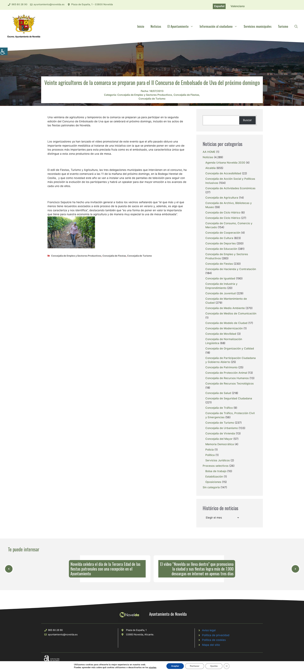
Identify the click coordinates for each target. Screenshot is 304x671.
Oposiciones (213, 482)
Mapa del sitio (211, 644)
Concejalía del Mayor (219, 438)
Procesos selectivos (215, 465)
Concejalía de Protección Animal (226, 372)
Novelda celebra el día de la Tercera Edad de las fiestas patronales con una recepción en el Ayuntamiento (105, 568)
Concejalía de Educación (221, 248)
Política (210, 455)
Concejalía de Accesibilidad (223, 173)
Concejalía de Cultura (219, 238)
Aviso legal (209, 630)
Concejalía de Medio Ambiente (225, 308)
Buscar (247, 120)
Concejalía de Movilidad (220, 333)
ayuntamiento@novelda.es (49, 4)
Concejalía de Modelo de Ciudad (226, 323)
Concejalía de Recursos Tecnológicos (229, 383)
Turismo (283, 26)
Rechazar (194, 666)
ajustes (152, 667)
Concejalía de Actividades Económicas (230, 188)
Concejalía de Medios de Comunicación (230, 313)
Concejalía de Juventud (220, 293)
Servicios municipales (258, 26)
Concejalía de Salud (218, 393)
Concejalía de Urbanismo (221, 428)
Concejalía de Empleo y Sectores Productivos (144, 94)
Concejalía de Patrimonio (221, 367)
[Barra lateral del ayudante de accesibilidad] (4, 51)
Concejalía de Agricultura (221, 197)
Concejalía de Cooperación (222, 232)
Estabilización (214, 476)
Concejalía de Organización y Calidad (229, 348)
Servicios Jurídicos (217, 460)
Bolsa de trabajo (215, 471)
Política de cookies (214, 640)
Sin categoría (211, 487)
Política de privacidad (215, 635)
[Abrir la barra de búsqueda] (296, 26)
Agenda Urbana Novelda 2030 (225, 162)
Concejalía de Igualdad (220, 278)
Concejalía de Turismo (152, 98)
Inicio (140, 26)
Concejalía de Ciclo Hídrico (222, 212)
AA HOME (209, 151)
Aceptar (175, 666)
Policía (209, 449)
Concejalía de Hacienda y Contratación (230, 269)
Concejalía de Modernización (224, 328)
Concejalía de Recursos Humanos (227, 378)
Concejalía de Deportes (220, 243)
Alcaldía (210, 168)
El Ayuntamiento (178, 26)
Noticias (156, 26)
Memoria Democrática (219, 444)
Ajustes (214, 666)
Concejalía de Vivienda (220, 433)
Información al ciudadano (216, 26)
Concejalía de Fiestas (186, 94)
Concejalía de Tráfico (219, 407)
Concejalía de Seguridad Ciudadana (228, 398)
